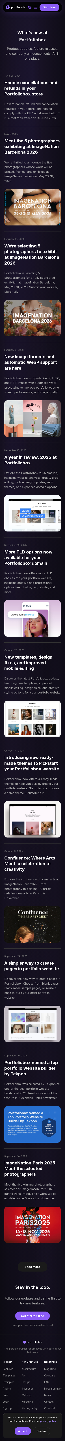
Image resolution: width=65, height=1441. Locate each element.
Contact (48, 1401)
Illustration (28, 1388)
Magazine (50, 1368)
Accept (22, 1431)
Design (26, 1382)
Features (8, 1368)
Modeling (27, 1401)
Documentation (53, 1388)
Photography (29, 1408)
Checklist (49, 1408)
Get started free (32, 1316)
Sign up (7, 1408)
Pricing (7, 1388)
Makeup (27, 1395)
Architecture (29, 1368)
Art (23, 1375)
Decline (42, 1431)
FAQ (46, 1382)
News (47, 1395)
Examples (8, 1382)
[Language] (30, 7)
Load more (32, 1267)
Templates (9, 1375)
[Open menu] (35, 7)
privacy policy (48, 1421)
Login (6, 1401)
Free (5, 1395)
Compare (49, 1375)
